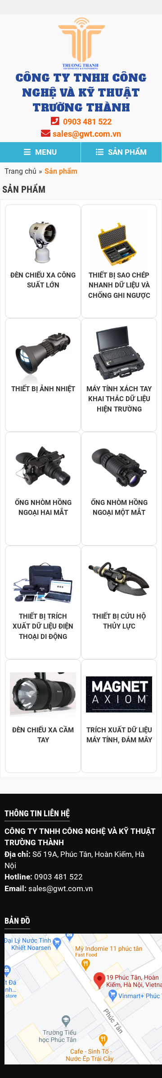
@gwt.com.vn (69, 888)
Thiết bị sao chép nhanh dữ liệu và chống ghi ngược (119, 285)
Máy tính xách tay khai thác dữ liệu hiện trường (119, 399)
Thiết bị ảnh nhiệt (43, 389)
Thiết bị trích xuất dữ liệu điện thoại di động (43, 626)
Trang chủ (20, 171)
